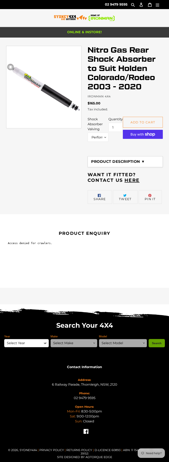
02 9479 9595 (116, 4)
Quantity (115, 119)
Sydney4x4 (28, 450)
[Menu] (157, 4)
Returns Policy (79, 450)
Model (103, 336)
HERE (132, 180)
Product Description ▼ (118, 161)
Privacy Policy (52, 450)
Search (157, 343)
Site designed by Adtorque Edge (84, 457)
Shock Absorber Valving (95, 124)
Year (7, 336)
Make (54, 336)
